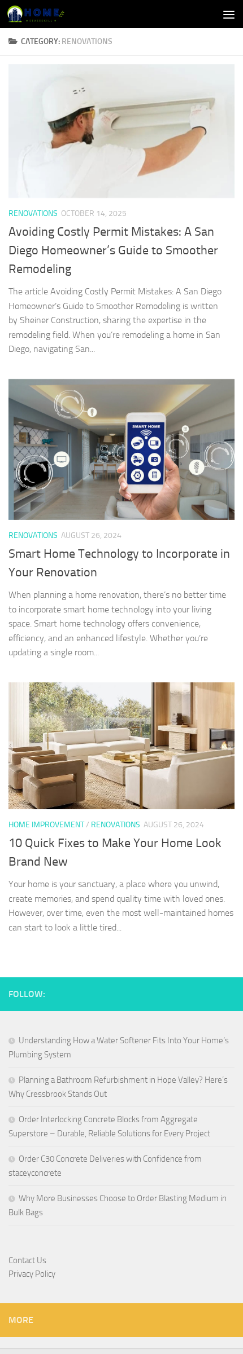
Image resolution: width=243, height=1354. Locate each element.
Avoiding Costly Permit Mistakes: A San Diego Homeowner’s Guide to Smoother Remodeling (113, 250)
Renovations (33, 213)
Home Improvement (46, 825)
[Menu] (229, 14)
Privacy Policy (31, 1274)
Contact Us (27, 1260)
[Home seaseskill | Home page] (45, 14)
